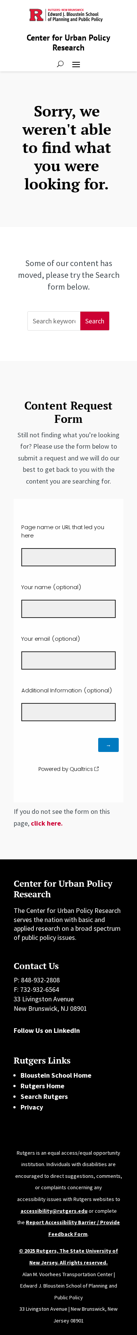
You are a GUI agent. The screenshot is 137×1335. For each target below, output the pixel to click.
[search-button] (60, 64)
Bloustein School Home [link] (56, 1075)
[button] (76, 64)
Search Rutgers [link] (44, 1096)
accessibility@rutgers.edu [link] (54, 1210)
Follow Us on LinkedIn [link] (47, 1030)
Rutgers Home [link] (42, 1085)
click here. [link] (47, 823)
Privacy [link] (32, 1107)
